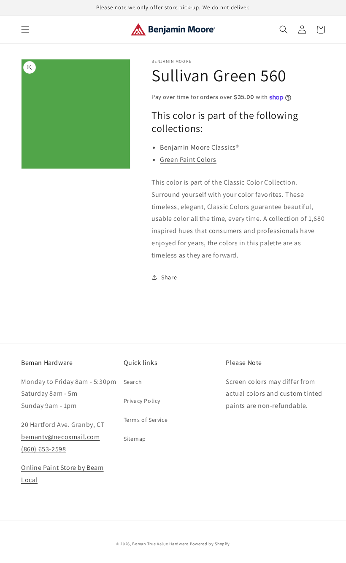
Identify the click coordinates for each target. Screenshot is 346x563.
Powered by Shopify (210, 544)
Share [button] (169, 277)
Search (133, 382)
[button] (25, 29)
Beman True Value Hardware (160, 544)
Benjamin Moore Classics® (199, 147)
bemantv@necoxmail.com (60, 436)
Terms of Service (146, 420)
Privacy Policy (142, 401)
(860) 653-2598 (43, 449)
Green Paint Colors (188, 159)
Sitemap (135, 438)
